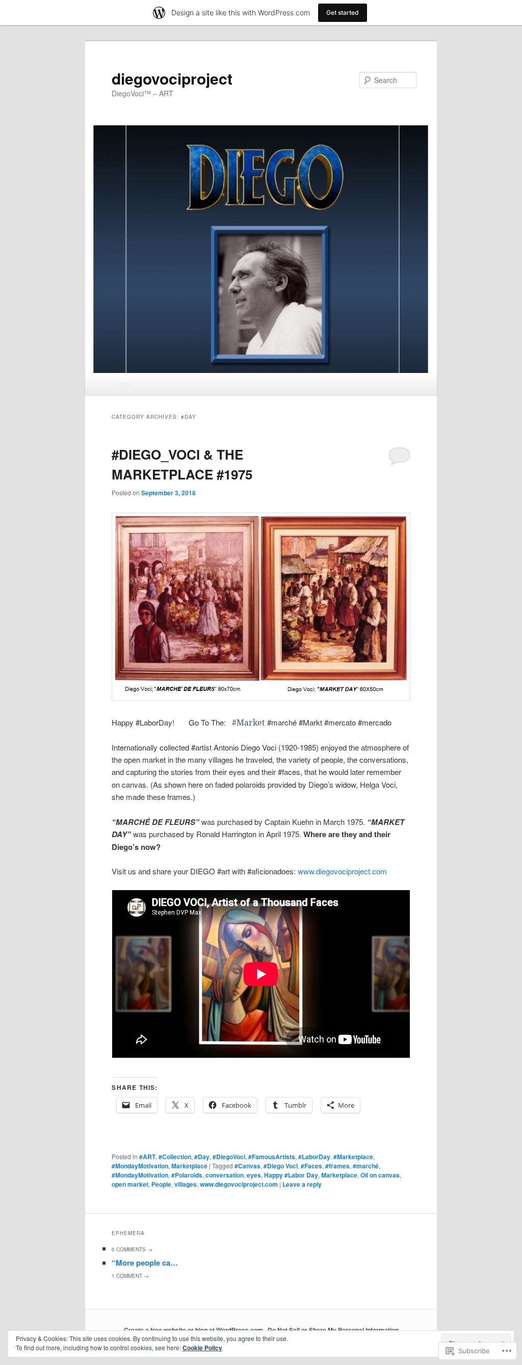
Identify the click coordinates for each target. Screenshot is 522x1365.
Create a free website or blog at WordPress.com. (194, 1329)
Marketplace (189, 1165)
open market (130, 1184)
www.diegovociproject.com (342, 871)
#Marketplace (353, 1156)
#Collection (175, 1156)
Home (123, 383)
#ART (147, 1156)
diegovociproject (172, 78)
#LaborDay (314, 1156)
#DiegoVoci (229, 1156)
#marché (366, 1165)
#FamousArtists (271, 1156)
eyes (254, 1175)
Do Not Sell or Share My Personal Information (333, 1329)
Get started (342, 12)
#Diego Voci (281, 1165)
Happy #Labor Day (291, 1175)
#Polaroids (186, 1175)
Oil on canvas (380, 1175)
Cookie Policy (202, 1347)
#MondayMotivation (140, 1165)
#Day (202, 1156)
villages (185, 1184)
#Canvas (247, 1165)
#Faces (311, 1165)
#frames (337, 1165)
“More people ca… (145, 1262)
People (161, 1184)
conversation (224, 1175)
